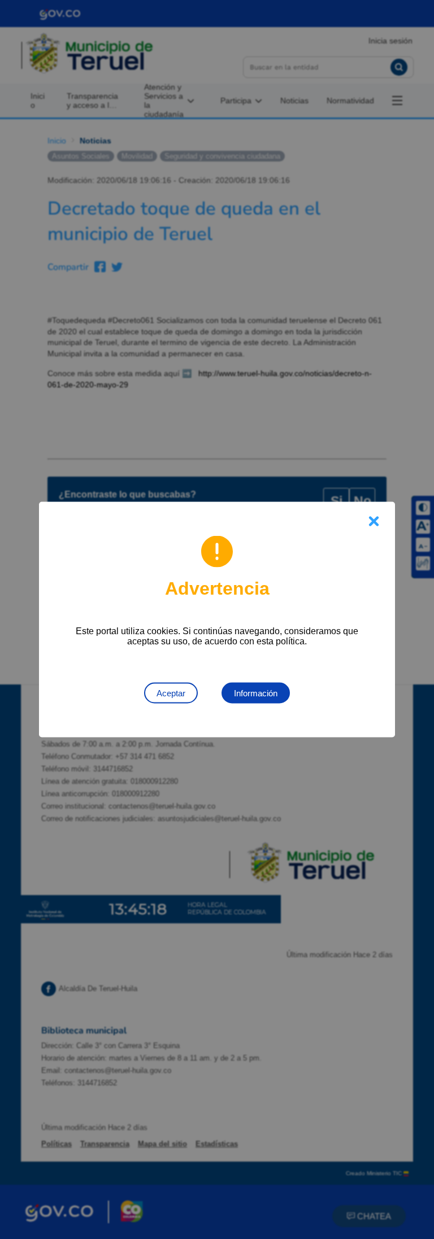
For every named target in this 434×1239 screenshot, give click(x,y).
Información (255, 693)
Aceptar (171, 693)
